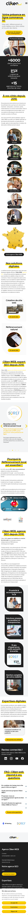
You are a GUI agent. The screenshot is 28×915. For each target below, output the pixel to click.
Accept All (14, 903)
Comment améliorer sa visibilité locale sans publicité (13, 731)
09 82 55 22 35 (6, 862)
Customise (14, 907)
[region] (14, 902)
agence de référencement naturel (17, 370)
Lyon (3, 870)
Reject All (14, 911)
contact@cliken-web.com (8, 856)
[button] (26, 3)
